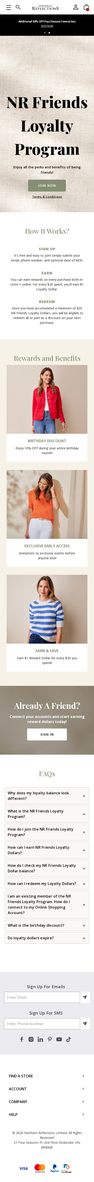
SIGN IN (47, 734)
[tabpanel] (47, 25)
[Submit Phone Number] (85, 1024)
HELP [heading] (13, 1114)
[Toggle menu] (8, 7)
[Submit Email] (85, 997)
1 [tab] (44, 32)
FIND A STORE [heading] (21, 1076)
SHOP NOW (47, 26)
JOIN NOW (47, 185)
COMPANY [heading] (18, 1101)
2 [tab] (49, 32)
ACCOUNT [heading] (18, 1088)
